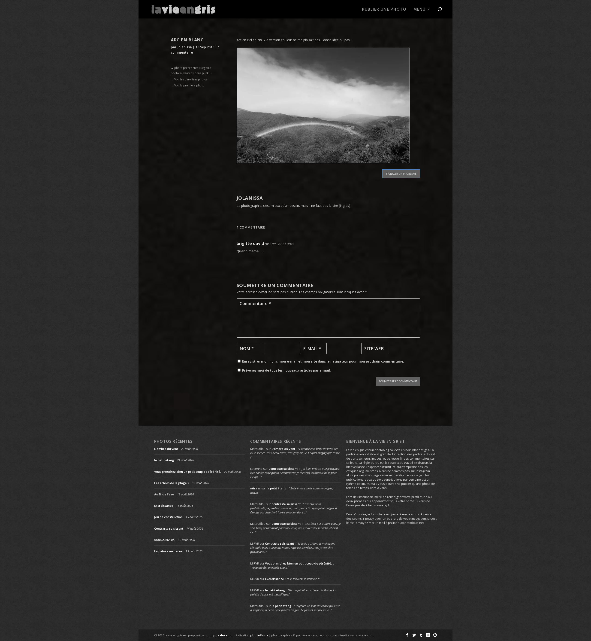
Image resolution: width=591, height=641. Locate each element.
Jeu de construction (168, 517)
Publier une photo (384, 9)
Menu (419, 9)
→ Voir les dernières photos (189, 79)
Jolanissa (184, 47)
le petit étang (164, 460)
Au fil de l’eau (164, 494)
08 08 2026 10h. (164, 540)
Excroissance (163, 506)
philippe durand (219, 635)
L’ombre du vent (166, 449)
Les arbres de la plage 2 (171, 483)
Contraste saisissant (168, 528)
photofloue (259, 635)
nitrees (255, 488)
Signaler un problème (401, 173)
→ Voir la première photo (187, 85)
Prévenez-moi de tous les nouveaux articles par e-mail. (286, 370)
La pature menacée (168, 551)
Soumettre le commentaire (398, 381)
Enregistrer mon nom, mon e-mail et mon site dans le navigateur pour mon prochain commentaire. (323, 361)
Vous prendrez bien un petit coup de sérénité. (187, 472)
